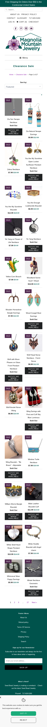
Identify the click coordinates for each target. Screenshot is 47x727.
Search (23, 641)
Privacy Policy (29, 14)
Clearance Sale (23, 66)
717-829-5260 (34, 18)
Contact (11, 18)
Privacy (23, 632)
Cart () (23, 22)
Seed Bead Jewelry (29, 688)
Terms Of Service (23, 627)
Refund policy (23, 622)
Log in (11, 22)
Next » (34, 602)
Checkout (34, 22)
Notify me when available (13, 132)
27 (28, 602)
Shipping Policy (23, 637)
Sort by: (23, 82)
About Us (15, 14)
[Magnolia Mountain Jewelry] (23, 42)
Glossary (22, 18)
